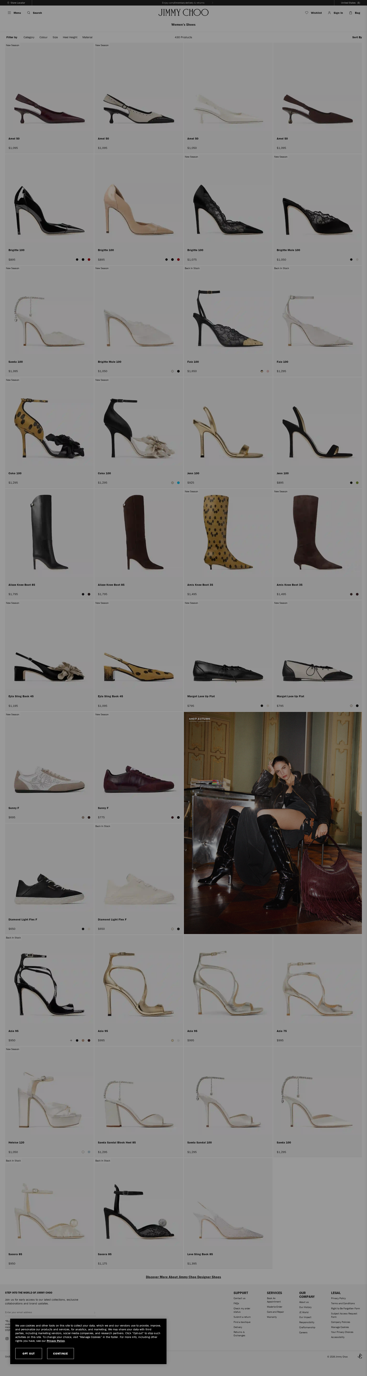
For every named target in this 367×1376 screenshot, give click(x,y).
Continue (60, 1353)
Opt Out (29, 1353)
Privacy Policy (56, 1341)
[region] (88, 1341)
